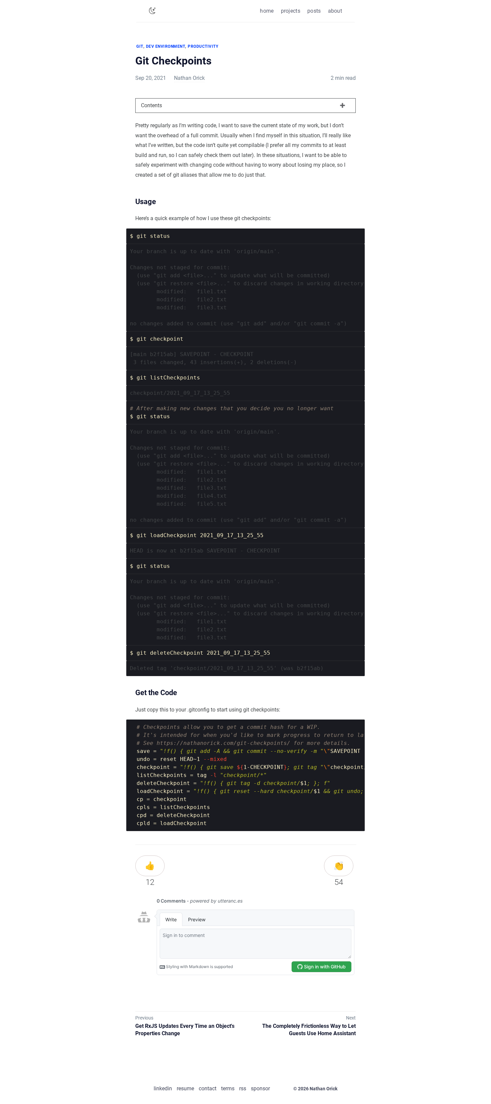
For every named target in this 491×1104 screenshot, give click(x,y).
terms (227, 1088)
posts (314, 11)
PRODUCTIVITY (203, 46)
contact (207, 1088)
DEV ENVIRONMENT (165, 46)
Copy (348, 236)
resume (185, 1088)
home (267, 11)
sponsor (260, 1088)
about (335, 11)
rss (242, 1088)
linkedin (163, 1088)
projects (290, 11)
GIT (139, 46)
